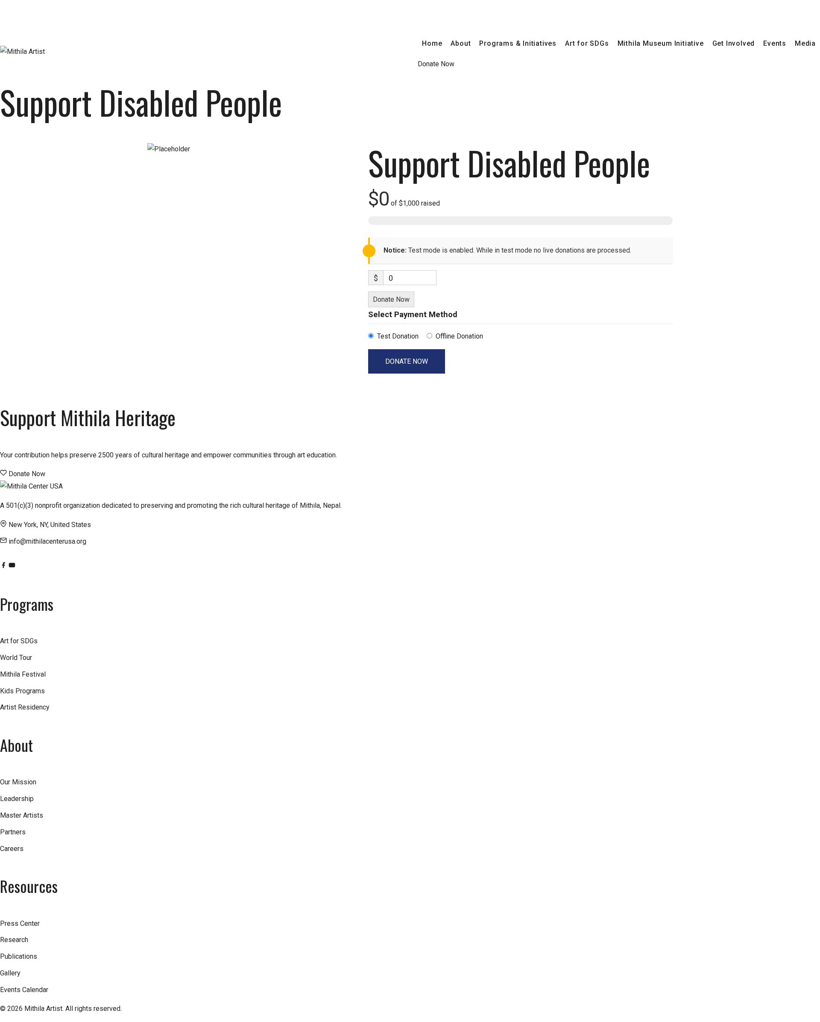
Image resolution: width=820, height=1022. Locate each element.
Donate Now (391, 299)
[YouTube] (12, 566)
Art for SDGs (19, 641)
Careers (11, 849)
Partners (13, 832)
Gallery (10, 973)
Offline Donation (459, 336)
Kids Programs (22, 691)
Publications (18, 956)
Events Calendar (24, 990)
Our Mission (18, 782)
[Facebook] (4, 566)
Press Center (20, 923)
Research (14, 940)
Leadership (17, 799)
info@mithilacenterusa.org (47, 541)
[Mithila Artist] (22, 51)
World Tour (16, 658)
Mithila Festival (23, 674)
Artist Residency (25, 707)
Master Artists (21, 815)
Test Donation (398, 336)
